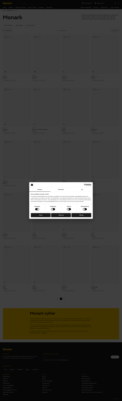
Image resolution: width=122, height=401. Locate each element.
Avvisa (40, 215)
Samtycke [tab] (39, 189)
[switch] (53, 209)
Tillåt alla (81, 215)
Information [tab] (61, 189)
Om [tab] (82, 189)
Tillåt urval (61, 215)
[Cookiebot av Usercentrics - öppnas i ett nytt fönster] (85, 185)
